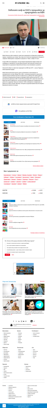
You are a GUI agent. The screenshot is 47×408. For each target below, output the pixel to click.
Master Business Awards (8, 372)
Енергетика (6, 337)
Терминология (28, 366)
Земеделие (6, 341)
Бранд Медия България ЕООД (33, 392)
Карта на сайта (30, 388)
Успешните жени (7, 376)
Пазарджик (7, 179)
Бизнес (21, 270)
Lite (33, 347)
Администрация (6, 360)
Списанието (28, 369)
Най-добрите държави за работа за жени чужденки (24, 273)
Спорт (34, 357)
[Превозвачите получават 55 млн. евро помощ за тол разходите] (6, 162)
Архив (13, 254)
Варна (19, 175)
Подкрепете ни (30, 395)
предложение (21, 97)
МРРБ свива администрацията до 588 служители (21, 155)
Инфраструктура (7, 336)
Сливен (13, 181)
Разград (31, 179)
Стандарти (35, 334)
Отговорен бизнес (36, 336)
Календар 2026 (6, 366)
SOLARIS (5, 377)
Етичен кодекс (11, 392)
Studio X (27, 406)
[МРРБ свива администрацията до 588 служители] (6, 156)
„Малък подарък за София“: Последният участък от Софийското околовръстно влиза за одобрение (24, 138)
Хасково (13, 183)
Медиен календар (12, 398)
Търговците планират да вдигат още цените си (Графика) (23, 132)
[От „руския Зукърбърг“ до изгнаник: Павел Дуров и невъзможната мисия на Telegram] (34, 304)
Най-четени (23, 122)
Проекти (5, 364)
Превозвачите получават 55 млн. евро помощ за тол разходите (24, 161)
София (24, 181)
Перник (13, 179)
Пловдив (25, 179)
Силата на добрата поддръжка (16, 222)
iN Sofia (5, 374)
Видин (35, 175)
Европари (5, 334)
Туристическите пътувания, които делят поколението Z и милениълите (25, 210)
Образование (6, 354)
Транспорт (5, 339)
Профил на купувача (12, 395)
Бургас (14, 175)
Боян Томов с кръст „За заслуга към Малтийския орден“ (33, 297)
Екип (28, 387)
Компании (20, 333)
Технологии (20, 347)
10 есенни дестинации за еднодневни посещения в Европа (21, 216)
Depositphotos (26, 407)
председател (29, 97)
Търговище (7, 183)
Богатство (34, 353)
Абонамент (10, 388)
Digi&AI (19, 349)
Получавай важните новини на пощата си (22, 324)
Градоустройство (7, 357)
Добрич (12, 177)
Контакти (10, 390)
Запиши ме (35, 325)
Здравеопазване (7, 356)
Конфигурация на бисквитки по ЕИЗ (15, 396)
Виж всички (42, 281)
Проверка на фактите (12, 387)
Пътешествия (35, 351)
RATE (4, 369)
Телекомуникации (21, 351)
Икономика (5, 331)
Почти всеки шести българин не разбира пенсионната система (24, 126)
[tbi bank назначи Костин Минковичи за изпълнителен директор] (12, 289)
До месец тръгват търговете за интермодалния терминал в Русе (25, 143)
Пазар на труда (6, 344)
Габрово (6, 177)
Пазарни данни (28, 371)
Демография (6, 353)
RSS (34, 321)
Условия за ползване (31, 393)
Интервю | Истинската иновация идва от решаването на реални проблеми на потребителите (12, 313)
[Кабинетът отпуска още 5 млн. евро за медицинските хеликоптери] (6, 150)
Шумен (19, 183)
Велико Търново (27, 175)
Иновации (20, 336)
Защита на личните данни (32, 385)
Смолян (18, 181)
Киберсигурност (21, 354)
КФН (14, 97)
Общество (5, 347)
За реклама (11, 385)
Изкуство (34, 356)
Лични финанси (6, 351)
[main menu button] (43, 3)
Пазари (19, 337)
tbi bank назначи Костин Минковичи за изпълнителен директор (12, 297)
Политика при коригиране (32, 390)
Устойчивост (35, 331)
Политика (5, 349)
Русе (36, 179)
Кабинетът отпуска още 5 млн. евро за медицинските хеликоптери (25, 149)
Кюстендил (26, 177)
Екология (5, 359)
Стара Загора (31, 181)
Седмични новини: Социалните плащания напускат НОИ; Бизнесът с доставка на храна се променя (26, 205)
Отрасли (19, 334)
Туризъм (5, 342)
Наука (34, 349)
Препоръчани (36, 122)
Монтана (37, 177)
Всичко (26, 364)
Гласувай (7, 254)
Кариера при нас (12, 393)
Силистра (6, 181)
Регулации (20, 342)
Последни (10, 122)
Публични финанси (7, 333)
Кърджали (18, 177)
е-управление (20, 353)
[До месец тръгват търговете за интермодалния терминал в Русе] (6, 144)
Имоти (19, 341)
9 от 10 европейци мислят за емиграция (17, 228)
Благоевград (7, 175)
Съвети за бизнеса (36, 333)
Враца (40, 175)
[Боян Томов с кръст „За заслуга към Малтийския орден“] (34, 289)
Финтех (19, 357)
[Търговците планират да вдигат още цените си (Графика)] (6, 132)
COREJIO (5, 371)
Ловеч (32, 177)
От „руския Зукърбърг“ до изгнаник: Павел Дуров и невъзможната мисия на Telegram (34, 313)
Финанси (19, 339)
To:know (27, 368)
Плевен (19, 179)
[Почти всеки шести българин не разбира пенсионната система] (6, 126)
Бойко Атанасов (7, 97)
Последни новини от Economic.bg (37, 232)
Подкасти (5, 368)
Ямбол (25, 183)
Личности (34, 354)
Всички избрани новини (38, 165)
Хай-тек (19, 356)
